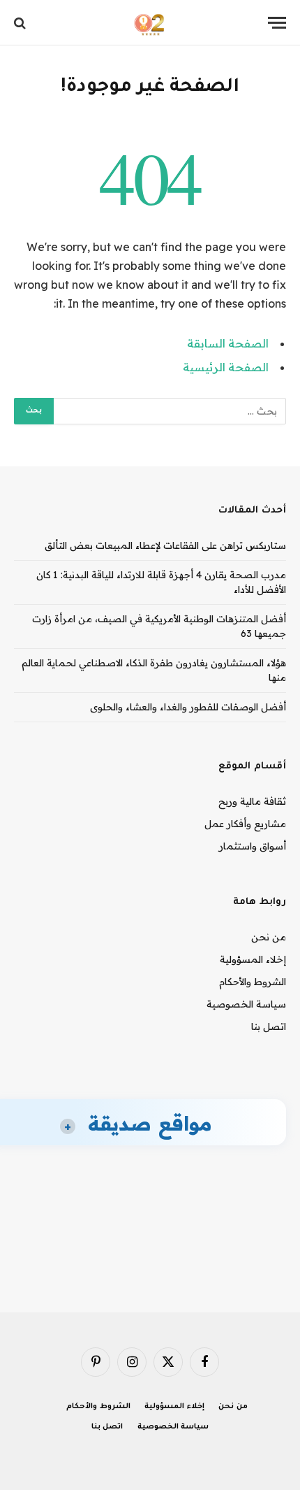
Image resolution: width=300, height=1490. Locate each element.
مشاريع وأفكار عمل (245, 823)
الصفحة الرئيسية (226, 367)
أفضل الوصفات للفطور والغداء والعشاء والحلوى (188, 707)
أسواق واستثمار (252, 846)
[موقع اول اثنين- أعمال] (150, 22)
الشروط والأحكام (252, 981)
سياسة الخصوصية (246, 1004)
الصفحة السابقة (228, 343)
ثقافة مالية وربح (252, 801)
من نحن (268, 937)
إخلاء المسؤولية (253, 959)
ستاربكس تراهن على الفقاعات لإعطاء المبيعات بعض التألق (165, 545)
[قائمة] (277, 22)
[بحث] (21, 22)
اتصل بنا (268, 1026)
